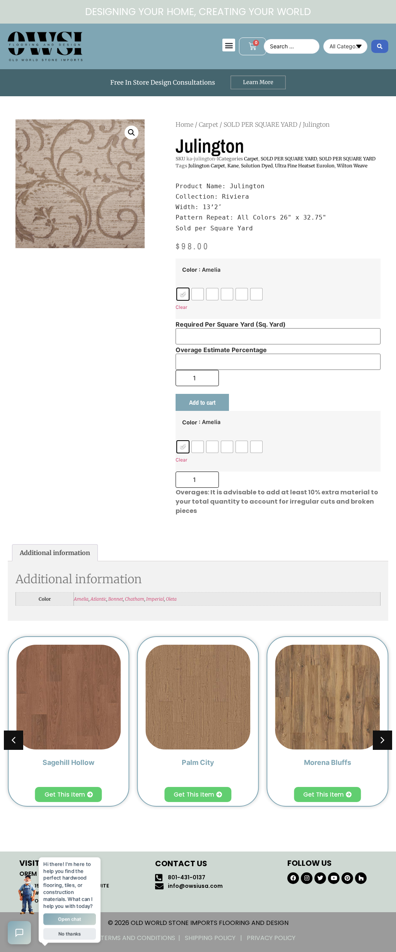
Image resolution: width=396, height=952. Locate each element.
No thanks (69, 935)
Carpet (208, 124)
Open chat (70, 920)
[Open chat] (19, 932)
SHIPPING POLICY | (216, 937)
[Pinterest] (347, 878)
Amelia (81, 599)
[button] (228, 45)
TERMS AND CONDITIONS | (143, 937)
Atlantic (98, 599)
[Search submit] (379, 46)
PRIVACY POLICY (271, 937)
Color (189, 269)
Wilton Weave (352, 166)
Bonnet (115, 599)
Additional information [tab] (55, 553)
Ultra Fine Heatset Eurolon (305, 166)
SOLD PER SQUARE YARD (260, 124)
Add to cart (202, 402)
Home (184, 124)
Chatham (134, 599)
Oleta (171, 599)
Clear (181, 307)
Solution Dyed (257, 166)
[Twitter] (320, 878)
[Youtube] (334, 878)
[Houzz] (361, 878)
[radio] (183, 294)
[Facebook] (293, 878)
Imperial (155, 599)
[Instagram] (306, 878)
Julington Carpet (206, 166)
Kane (233, 166)
